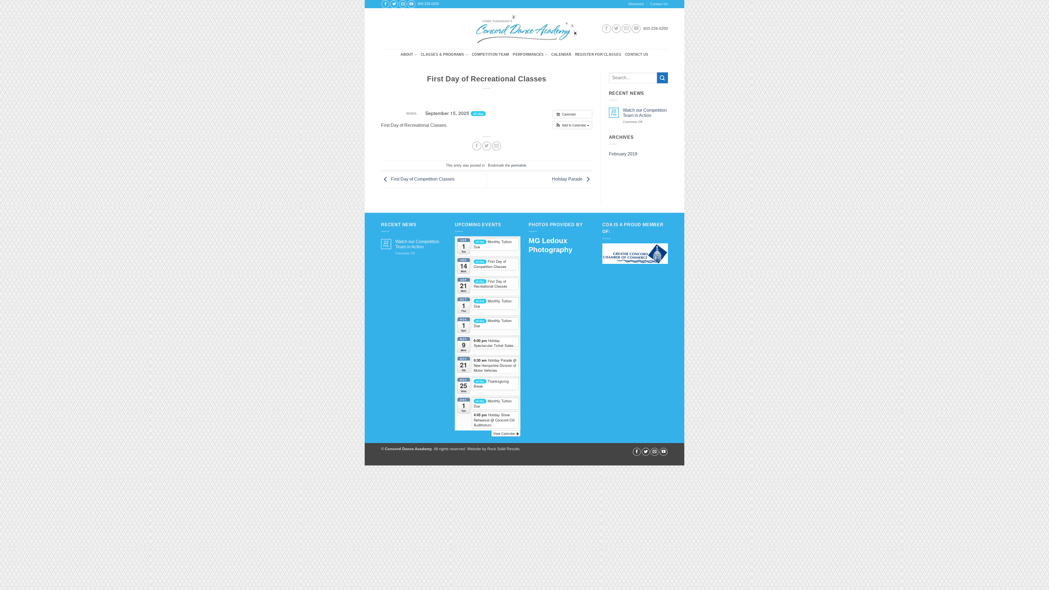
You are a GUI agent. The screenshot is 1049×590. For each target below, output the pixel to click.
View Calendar (504, 433)
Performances (528, 54)
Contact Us (659, 4)
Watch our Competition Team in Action (645, 113)
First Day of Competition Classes (422, 179)
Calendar (561, 54)
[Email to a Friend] (496, 146)
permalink (518, 165)
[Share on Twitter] (486, 146)
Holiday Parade (568, 179)
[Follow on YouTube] (412, 4)
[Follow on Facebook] (385, 4)
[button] (572, 125)
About (406, 54)
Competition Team (490, 54)
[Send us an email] (403, 4)
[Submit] (662, 77)
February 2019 (623, 154)
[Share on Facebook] (476, 146)
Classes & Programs (442, 54)
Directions (636, 4)
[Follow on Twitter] (394, 4)
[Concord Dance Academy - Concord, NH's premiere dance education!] (524, 28)
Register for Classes (598, 54)
